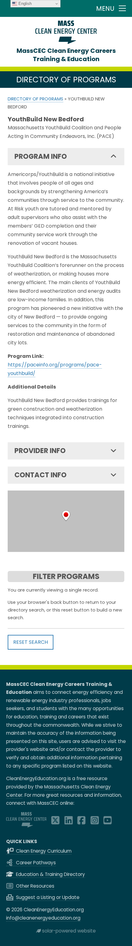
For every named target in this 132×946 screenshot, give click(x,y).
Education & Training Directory (50, 874)
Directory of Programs (35, 99)
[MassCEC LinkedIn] (68, 822)
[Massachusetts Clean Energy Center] (26, 826)
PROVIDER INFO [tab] (40, 450)
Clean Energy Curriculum (43, 851)
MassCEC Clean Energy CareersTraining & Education (66, 54)
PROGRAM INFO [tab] (40, 156)
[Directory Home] (66, 42)
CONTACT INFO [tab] (40, 475)
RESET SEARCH (30, 642)
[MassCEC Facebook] (81, 822)
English (24, 3)
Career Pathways (35, 862)
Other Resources (34, 886)
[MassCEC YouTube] (107, 822)
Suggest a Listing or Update (47, 897)
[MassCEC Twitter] (55, 822)
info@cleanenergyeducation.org (43, 918)
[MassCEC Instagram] (95, 822)
